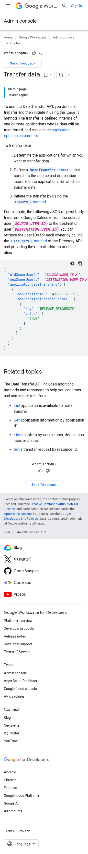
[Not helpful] (41, 53)
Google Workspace (32, 37)
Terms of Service (17, 652)
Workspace (50, 6)
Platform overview (18, 621)
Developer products (19, 628)
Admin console (20, 21)
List (17, 405)
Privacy (24, 831)
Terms (9, 831)
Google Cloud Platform (21, 796)
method (30, 202)
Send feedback (22, 63)
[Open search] (64, 6)
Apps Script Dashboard (21, 681)
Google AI (11, 803)
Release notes (15, 636)
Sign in (76, 6)
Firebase (10, 788)
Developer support (18, 644)
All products (13, 811)
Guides (15, 43)
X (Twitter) (12, 733)
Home (8, 37)
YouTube (11, 741)
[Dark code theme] (72, 263)
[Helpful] (34, 53)
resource (51, 170)
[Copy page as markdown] (61, 75)
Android (10, 772)
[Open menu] (8, 6)
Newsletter (12, 725)
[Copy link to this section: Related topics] (47, 372)
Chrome (10, 780)
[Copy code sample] (80, 263)
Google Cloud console (20, 689)
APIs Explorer (14, 696)
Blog (7, 718)
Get (17, 420)
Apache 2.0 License (18, 514)
